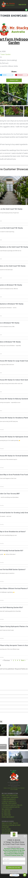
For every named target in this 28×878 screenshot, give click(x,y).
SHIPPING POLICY (17, 788)
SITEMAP (16, 789)
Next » (23, 660)
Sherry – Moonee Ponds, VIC (16, 733)
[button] (26, 10)
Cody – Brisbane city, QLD (15, 759)
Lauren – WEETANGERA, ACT (16, 746)
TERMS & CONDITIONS (8, 788)
